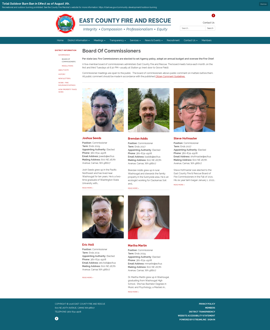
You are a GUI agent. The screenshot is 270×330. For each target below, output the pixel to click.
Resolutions (67, 66)
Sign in (211, 319)
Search (210, 28)
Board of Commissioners (69, 60)
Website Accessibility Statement (196, 316)
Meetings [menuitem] (98, 40)
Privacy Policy (207, 304)
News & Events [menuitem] (153, 40)
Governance (64, 55)
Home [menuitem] (60, 40)
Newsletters (64, 78)
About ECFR (63, 70)
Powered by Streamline (192, 319)
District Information (65, 50)
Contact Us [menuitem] (189, 40)
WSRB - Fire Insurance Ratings (66, 84)
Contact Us (208, 22)
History (61, 74)
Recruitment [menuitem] (173, 40)
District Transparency (202, 312)
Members (210, 308)
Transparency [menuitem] (117, 40)
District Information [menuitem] (78, 40)
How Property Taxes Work (67, 90)
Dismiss (263, 4)
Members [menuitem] (207, 40)
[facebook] (213, 16)
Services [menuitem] (134, 40)
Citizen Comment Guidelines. (170, 76)
